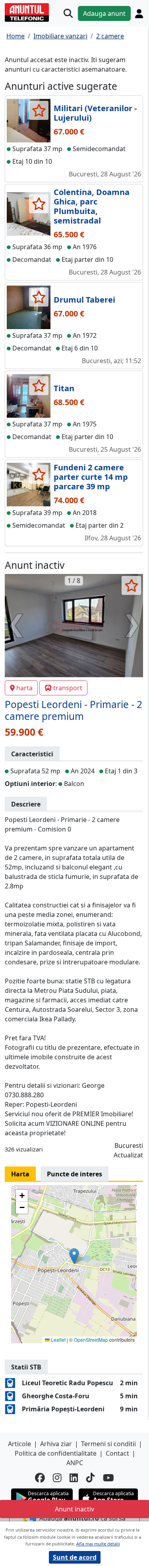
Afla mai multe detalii (98, 1544)
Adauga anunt (104, 13)
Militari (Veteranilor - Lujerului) (95, 113)
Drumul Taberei (84, 299)
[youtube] (108, 1478)
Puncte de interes (74, 1174)
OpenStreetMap (91, 1339)
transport (67, 688)
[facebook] (40, 1478)
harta (24, 688)
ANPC (74, 1462)
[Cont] (139, 13)
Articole (19, 1443)
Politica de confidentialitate (56, 1453)
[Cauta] (68, 13)
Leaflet (58, 1339)
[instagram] (57, 1478)
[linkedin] (74, 1478)
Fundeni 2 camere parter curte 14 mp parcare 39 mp (91, 477)
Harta (20, 1174)
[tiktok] (90, 1478)
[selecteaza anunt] (38, 110)
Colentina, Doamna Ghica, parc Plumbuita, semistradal (92, 206)
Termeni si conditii (108, 1443)
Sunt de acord (75, 1557)
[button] (74, 1256)
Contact (117, 1453)
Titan (64, 388)
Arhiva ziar (56, 1443)
